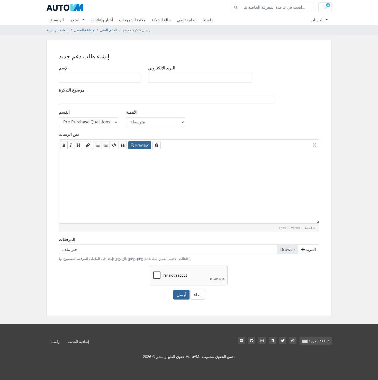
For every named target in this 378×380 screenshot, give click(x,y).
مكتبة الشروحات (132, 19)
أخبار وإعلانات (102, 19)
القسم (64, 112)
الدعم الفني (108, 30)
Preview (141, 145)
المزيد (310, 249)
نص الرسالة (69, 134)
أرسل (181, 294)
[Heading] (78, 145)
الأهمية (131, 112)
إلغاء (198, 294)
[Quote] (123, 145)
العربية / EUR (318, 340)
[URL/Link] (88, 145)
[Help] (156, 145)
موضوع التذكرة (72, 90)
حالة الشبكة (161, 19)
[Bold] (64, 145)
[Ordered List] (106, 145)
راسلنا (208, 19)
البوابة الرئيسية (57, 30)
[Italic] (70, 145)
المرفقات (67, 239)
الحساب (317, 19)
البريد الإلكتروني (161, 68)
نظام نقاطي (186, 19)
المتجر (76, 19)
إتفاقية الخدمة (78, 341)
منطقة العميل (84, 30)
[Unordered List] (98, 145)
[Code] (114, 145)
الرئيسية (57, 19)
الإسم (63, 68)
